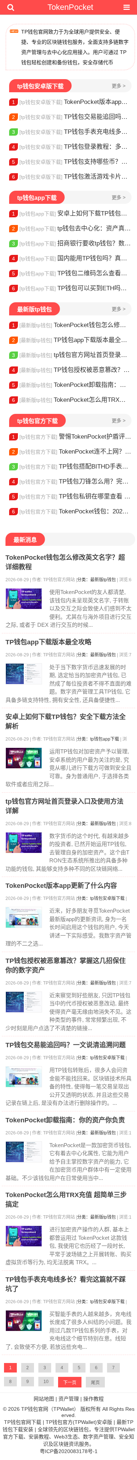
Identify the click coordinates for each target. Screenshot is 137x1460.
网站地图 (44, 1399)
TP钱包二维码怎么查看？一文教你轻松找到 (72, 273)
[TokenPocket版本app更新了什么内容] (23, 917)
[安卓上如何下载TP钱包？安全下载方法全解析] (23, 758)
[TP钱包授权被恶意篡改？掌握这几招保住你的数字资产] (23, 1002)
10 (46, 1381)
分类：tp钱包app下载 (98, 739)
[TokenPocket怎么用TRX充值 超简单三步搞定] (23, 1236)
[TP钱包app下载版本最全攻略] (23, 673)
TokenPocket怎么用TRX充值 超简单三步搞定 (72, 399)
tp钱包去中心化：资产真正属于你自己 (72, 228)
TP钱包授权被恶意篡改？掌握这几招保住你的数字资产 (72, 369)
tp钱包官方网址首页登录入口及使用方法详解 (72, 355)
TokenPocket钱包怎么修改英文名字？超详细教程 (72, 325)
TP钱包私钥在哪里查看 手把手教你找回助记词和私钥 (72, 496)
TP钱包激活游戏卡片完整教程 (72, 176)
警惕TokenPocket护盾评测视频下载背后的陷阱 (72, 436)
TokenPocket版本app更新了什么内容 (72, 101)
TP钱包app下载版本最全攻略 (72, 340)
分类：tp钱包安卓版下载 (101, 898)
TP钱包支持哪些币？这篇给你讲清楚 (72, 161)
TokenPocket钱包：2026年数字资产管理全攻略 (72, 511)
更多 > (119, 86)
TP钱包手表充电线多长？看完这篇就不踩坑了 (72, 131)
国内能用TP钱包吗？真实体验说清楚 (72, 258)
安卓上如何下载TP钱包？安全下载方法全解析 (72, 213)
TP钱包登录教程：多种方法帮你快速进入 (72, 146)
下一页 (69, 1382)
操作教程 (93, 1399)
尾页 (95, 1382)
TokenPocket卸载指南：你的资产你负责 (72, 384)
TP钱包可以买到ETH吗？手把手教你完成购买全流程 (72, 288)
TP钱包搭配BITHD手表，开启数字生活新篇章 (72, 466)
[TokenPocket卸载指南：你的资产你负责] (23, 1151)
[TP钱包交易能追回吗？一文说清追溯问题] (23, 1076)
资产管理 (68, 1399)
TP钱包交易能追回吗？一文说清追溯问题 (72, 116)
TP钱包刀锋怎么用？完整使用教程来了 (72, 481)
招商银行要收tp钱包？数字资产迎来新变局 (72, 243)
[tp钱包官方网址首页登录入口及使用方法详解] (23, 842)
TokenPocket (70, 7)
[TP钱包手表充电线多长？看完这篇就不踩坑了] (23, 1320)
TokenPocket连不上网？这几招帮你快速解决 (72, 451)
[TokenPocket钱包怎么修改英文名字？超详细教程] (23, 598)
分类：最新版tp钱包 (96, 579)
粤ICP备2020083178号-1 (69, 1451)
